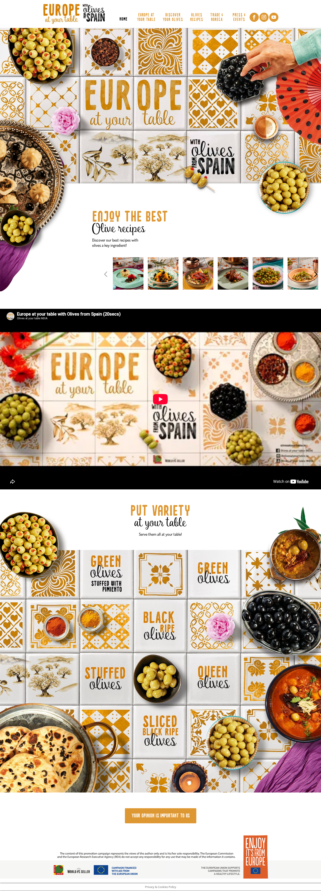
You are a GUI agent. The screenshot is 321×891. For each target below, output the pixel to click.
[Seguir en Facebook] (254, 17)
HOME (123, 20)
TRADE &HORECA (216, 17)
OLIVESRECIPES (196, 17)
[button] (105, 274)
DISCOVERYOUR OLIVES (173, 17)
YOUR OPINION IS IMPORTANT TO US (160, 815)
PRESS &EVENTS (239, 17)
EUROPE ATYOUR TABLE (146, 17)
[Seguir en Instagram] (264, 17)
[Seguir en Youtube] (273, 17)
